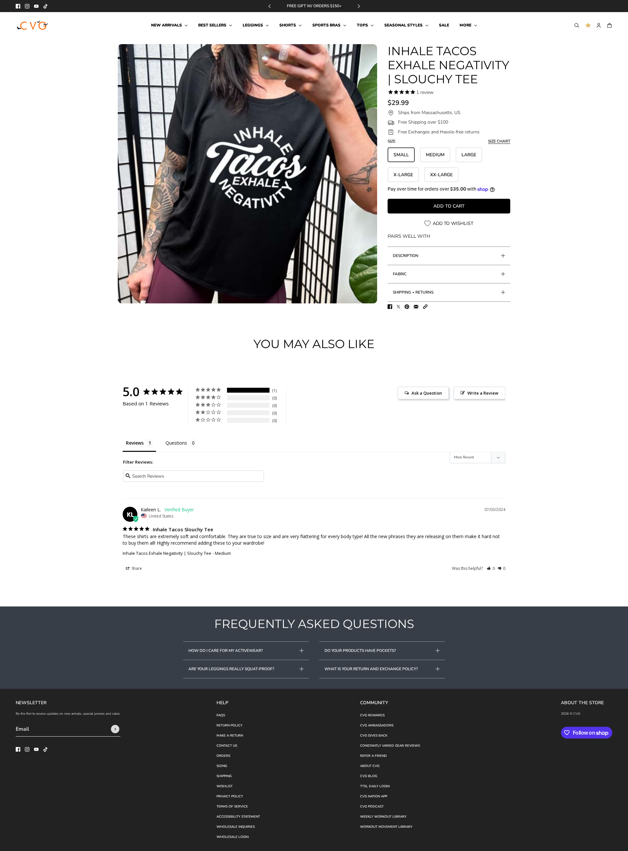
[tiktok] (45, 6)
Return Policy (229, 725)
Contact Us (227, 745)
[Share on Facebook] (389, 306)
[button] (425, 306)
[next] (358, 6)
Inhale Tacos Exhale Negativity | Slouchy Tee (167, 553)
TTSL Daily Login (375, 786)
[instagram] (27, 6)
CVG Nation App (373, 796)
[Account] (599, 25)
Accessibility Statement (238, 816)
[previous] (269, 6)
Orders (223, 756)
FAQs (221, 715)
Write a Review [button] (482, 393)
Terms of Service (232, 806)
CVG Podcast (372, 806)
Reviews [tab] (135, 443)
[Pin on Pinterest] (406, 306)
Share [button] (136, 568)
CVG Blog (368, 776)
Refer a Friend (373, 756)
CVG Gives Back (373, 735)
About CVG (369, 766)
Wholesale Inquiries (236, 827)
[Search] (577, 25)
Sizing (222, 766)
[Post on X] (398, 307)
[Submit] (115, 729)
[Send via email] (416, 306)
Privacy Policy (230, 796)
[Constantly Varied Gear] (33, 25)
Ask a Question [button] (426, 393)
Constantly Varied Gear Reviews (390, 745)
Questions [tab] (176, 443)
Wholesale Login (233, 837)
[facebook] (18, 6)
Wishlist (225, 786)
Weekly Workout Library (383, 816)
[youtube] (36, 6)
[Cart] (609, 25)
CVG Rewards (372, 715)
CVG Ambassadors (376, 725)
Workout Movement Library (386, 827)
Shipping (224, 776)
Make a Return (230, 735)
